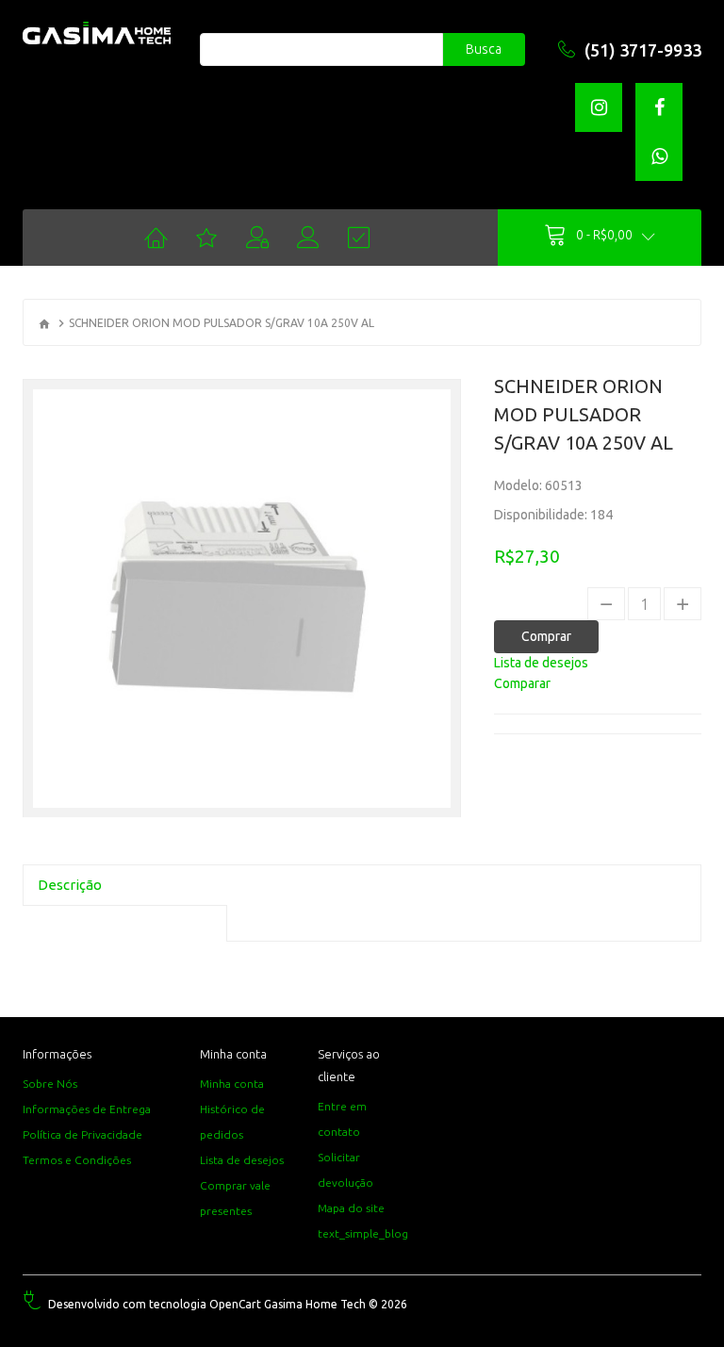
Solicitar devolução (345, 1170)
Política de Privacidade (82, 1134)
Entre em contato (342, 1119)
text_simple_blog (362, 1233)
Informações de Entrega (87, 1109)
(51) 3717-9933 (642, 50)
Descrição (70, 885)
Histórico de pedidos (232, 1122)
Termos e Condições (77, 1160)
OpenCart (235, 1304)
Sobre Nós (50, 1083)
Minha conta (232, 1083)
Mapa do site (351, 1208)
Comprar (546, 636)
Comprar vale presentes (235, 1198)
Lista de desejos (242, 1160)
